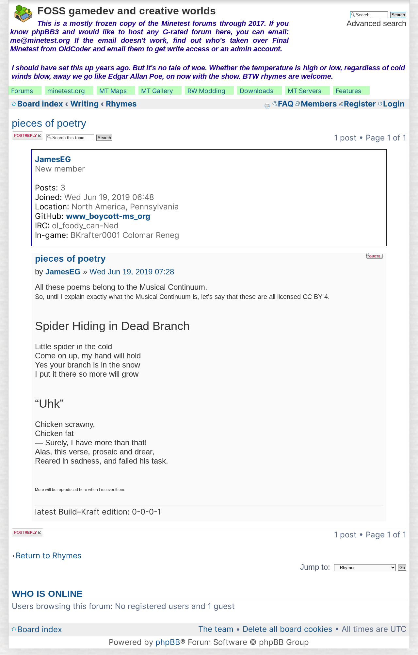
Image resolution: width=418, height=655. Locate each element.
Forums (22, 91)
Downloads (256, 91)
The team (215, 629)
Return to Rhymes (49, 555)
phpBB (167, 642)
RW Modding (206, 91)
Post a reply (23, 135)
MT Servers (304, 91)
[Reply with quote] (374, 256)
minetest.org (66, 91)
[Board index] (23, 12)
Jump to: (315, 567)
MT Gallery (157, 91)
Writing (84, 103)
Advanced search (376, 23)
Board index (40, 103)
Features (348, 91)
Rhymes (121, 103)
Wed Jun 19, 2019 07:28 (131, 271)
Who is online (47, 594)
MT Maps (113, 91)
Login (394, 103)
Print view (267, 105)
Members (319, 103)
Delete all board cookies (287, 629)
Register (360, 103)
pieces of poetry (49, 123)
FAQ (286, 103)
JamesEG (53, 159)
